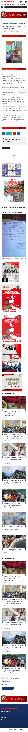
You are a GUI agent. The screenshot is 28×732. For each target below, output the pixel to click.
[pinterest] (14, 133)
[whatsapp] (10, 133)
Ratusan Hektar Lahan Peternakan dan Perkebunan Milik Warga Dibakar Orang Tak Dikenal (13, 528)
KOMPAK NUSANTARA (18, 729)
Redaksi (3, 719)
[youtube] (10, 714)
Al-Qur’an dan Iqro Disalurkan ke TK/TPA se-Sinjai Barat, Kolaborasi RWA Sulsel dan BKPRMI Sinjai (13, 436)
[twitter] (7, 133)
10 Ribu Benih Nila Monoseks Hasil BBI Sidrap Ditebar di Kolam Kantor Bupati (13, 551)
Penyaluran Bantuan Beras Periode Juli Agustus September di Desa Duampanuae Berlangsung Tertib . (13, 459)
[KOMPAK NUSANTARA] (7, 2)
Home (2, 4)
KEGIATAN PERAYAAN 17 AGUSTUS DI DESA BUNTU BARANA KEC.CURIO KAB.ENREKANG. (12, 412)
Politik (17, 4)
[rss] (12, 714)
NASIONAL (5, 688)
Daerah (7, 4)
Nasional (12, 4)
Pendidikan (22, 4)
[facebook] (3, 133)
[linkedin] (18, 133)
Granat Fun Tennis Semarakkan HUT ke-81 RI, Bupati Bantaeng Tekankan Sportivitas (12, 505)
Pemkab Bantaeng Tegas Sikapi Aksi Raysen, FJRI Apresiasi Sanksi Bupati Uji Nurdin (14, 482)
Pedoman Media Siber (6, 722)
